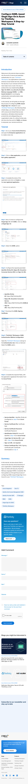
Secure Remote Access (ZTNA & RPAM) (13, 9)
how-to (17, 488)
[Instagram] (10, 775)
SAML (10, 499)
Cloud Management (6, 761)
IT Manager (20, 495)
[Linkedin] (17, 775)
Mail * (3, 584)
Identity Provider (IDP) (8, 495)
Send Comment (8, 623)
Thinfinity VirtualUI (18, 761)
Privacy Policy (4, 778)
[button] (24, 56)
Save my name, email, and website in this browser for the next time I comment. (14, 607)
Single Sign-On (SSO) (8, 502)
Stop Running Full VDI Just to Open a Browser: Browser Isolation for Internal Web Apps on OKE (12, 659)
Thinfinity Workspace (8, 506)
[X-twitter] (3, 775)
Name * (3, 574)
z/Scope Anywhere (19, 765)
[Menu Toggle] (25, 3)
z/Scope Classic (18, 768)
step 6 (15, 419)
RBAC (4, 499)
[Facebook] (6, 775)
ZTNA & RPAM (4, 758)
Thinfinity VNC (17, 763)
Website (3, 594)
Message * (4, 555)
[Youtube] (13, 775)
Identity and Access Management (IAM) (13, 492)
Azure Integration (7, 488)
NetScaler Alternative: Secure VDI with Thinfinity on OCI (12, 686)
